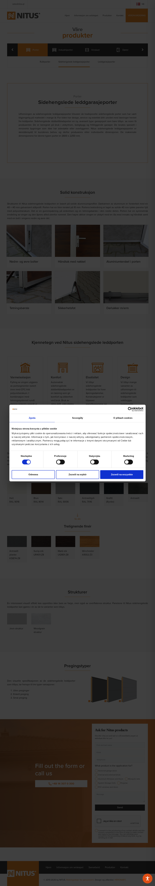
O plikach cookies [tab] (122, 418)
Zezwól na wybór (78, 474)
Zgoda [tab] (32, 418)
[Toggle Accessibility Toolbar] (147, 878)
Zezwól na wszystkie (122, 474)
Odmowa (33, 474)
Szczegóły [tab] (77, 418)
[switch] (60, 462)
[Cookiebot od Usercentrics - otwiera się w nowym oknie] (130, 409)
